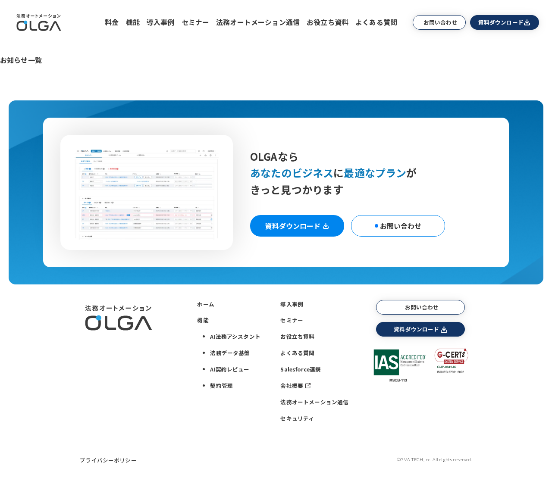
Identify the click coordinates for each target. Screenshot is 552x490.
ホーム (205, 304)
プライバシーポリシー (108, 460)
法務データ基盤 (230, 353)
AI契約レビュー (229, 369)
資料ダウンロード (501, 22)
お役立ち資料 (327, 22)
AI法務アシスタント (235, 336)
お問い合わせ (440, 22)
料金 (112, 22)
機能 (133, 22)
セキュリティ (297, 418)
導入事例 (161, 22)
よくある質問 (376, 22)
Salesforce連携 (300, 369)
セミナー (196, 22)
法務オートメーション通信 (258, 22)
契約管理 (221, 385)
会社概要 (291, 385)
